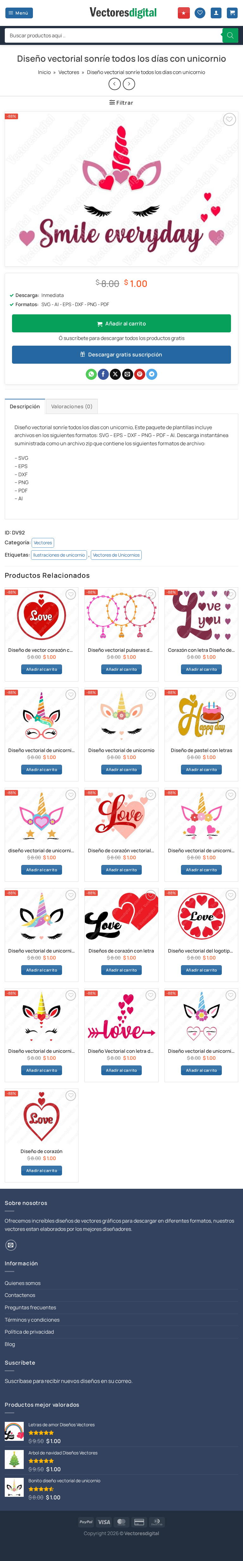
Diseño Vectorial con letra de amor (121, 1051)
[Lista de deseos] (200, 13)
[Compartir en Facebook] (103, 374)
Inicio (44, 72)
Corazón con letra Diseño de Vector (201, 650)
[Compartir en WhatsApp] (91, 374)
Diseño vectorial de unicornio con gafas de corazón (201, 1051)
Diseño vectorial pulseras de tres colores (121, 650)
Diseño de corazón (41, 1151)
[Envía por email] (127, 374)
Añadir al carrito (125, 323)
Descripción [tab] (25, 406)
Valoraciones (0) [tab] (72, 406)
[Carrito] (232, 13)
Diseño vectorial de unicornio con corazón (41, 1051)
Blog (10, 1344)
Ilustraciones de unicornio (59, 555)
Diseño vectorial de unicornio (121, 750)
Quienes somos (22, 1283)
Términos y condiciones (32, 1319)
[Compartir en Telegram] (151, 374)
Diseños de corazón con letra (121, 951)
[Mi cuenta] (216, 13)
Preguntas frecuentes (30, 1307)
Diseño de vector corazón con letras (41, 650)
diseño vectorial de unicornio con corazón (41, 851)
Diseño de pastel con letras (201, 750)
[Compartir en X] (115, 374)
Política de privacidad (29, 1331)
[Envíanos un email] (10, 1245)
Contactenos (20, 1295)
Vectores (69, 72)
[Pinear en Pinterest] (139, 374)
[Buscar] (230, 35)
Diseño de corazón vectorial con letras (121, 851)
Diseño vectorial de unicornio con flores (201, 851)
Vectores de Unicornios (116, 555)
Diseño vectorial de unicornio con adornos (41, 750)
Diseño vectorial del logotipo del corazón (201, 951)
